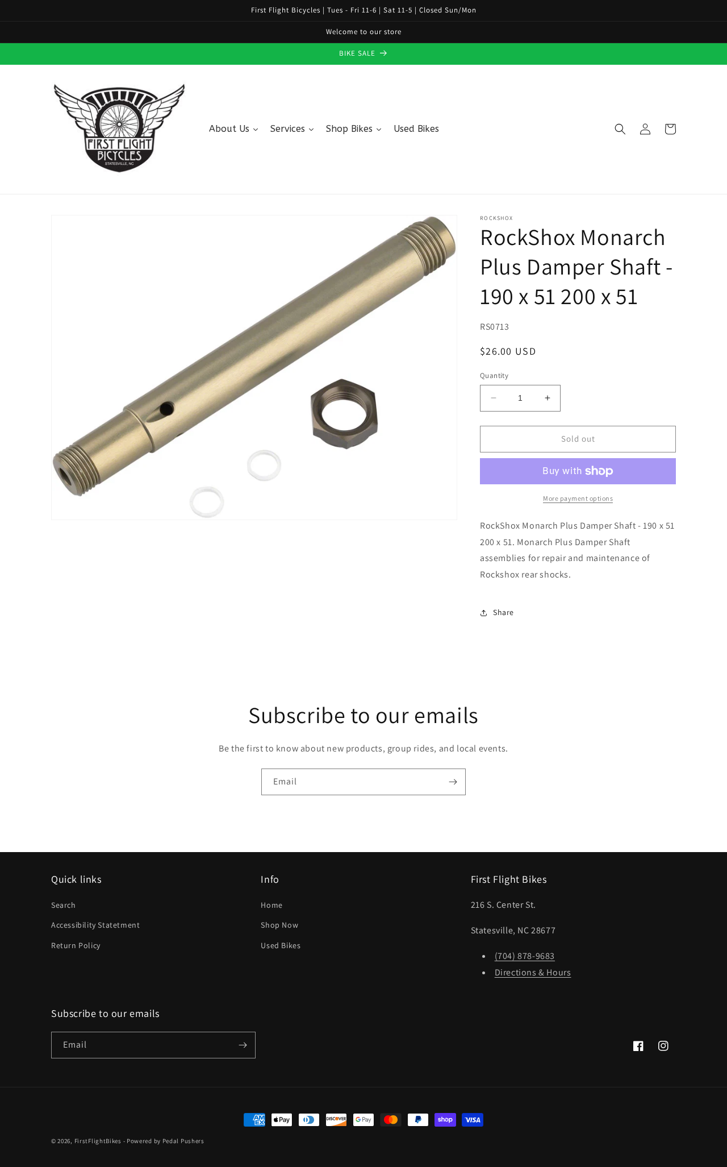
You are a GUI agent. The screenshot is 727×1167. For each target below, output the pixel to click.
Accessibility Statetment (95, 925)
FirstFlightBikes (98, 1141)
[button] (620, 129)
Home (271, 905)
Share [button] (503, 612)
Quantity (494, 375)
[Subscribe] (452, 782)
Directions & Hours (533, 972)
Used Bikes (280, 945)
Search (63, 905)
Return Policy (76, 945)
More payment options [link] (578, 498)
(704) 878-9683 (525, 956)
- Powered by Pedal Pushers (163, 1141)
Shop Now (279, 925)
